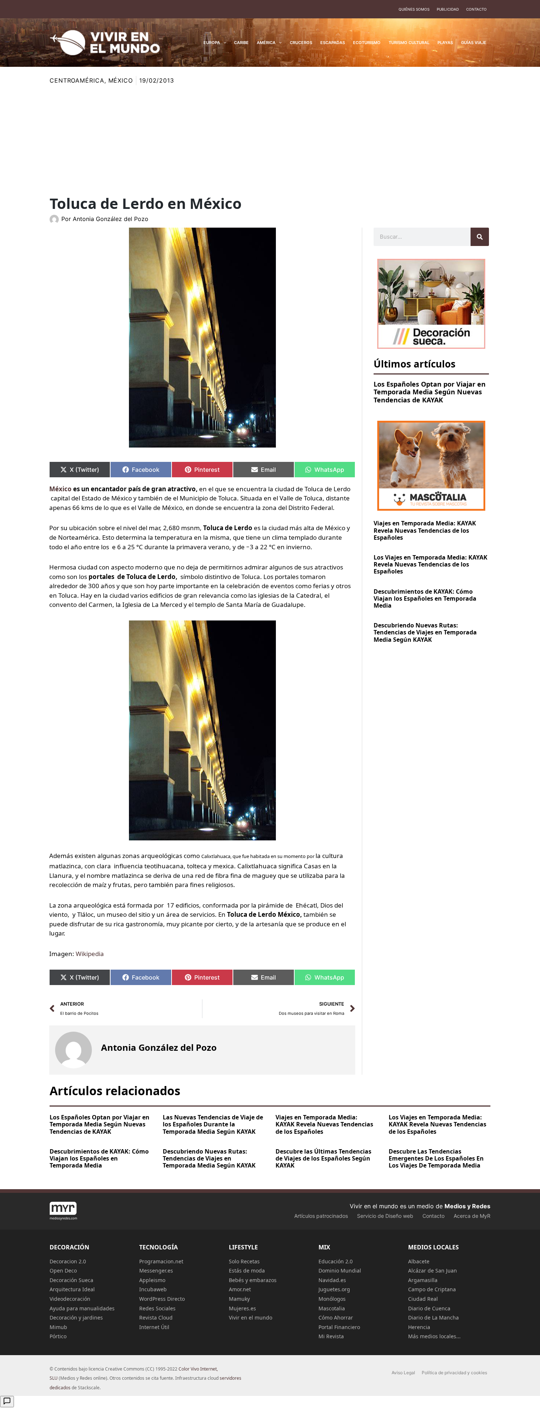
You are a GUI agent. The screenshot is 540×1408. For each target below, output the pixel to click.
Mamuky (239, 1298)
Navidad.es (332, 1280)
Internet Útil (154, 1327)
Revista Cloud (156, 1317)
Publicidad (448, 9)
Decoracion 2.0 (68, 1261)
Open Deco (63, 1270)
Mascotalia (331, 1308)
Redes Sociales (157, 1308)
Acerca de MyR (472, 1216)
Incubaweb (153, 1289)
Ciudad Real (423, 1298)
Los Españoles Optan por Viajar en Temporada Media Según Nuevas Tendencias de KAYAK (430, 392)
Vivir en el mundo (250, 1317)
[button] (223, 43)
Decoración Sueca (71, 1280)
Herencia (419, 1327)
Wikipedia (90, 953)
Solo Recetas (244, 1261)
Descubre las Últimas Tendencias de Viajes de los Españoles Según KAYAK (323, 1158)
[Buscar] (480, 237)
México (120, 80)
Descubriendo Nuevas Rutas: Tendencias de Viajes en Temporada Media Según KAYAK (425, 632)
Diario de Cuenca (429, 1308)
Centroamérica (77, 80)
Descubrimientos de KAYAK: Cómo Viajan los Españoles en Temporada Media (425, 598)
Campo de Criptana (432, 1289)
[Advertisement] (270, 140)
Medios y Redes (467, 1206)
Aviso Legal (403, 1372)
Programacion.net (161, 1261)
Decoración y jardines (76, 1317)
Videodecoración (70, 1298)
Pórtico (58, 1336)
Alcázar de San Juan (432, 1270)
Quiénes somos (414, 9)
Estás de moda (247, 1270)
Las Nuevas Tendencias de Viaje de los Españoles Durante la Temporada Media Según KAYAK (213, 1124)
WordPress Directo (162, 1298)
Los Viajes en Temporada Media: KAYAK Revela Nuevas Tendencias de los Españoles (430, 564)
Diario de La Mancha (433, 1317)
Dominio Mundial (339, 1270)
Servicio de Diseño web (385, 1216)
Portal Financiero (339, 1327)
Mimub (58, 1327)
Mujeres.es (242, 1308)
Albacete (418, 1261)
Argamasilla (423, 1280)
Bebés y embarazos (253, 1280)
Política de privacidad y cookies (454, 1372)
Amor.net (240, 1289)
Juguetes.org (334, 1289)
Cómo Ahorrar (335, 1317)
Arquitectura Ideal (72, 1289)
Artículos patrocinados (321, 1216)
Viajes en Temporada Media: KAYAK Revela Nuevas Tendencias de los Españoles (425, 530)
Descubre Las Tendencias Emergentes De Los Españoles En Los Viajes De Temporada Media (436, 1158)
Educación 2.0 (335, 1261)
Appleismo (152, 1280)
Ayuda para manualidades (82, 1308)
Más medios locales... (434, 1336)
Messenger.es (156, 1270)
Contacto (476, 9)
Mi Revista (331, 1336)
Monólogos (332, 1298)
